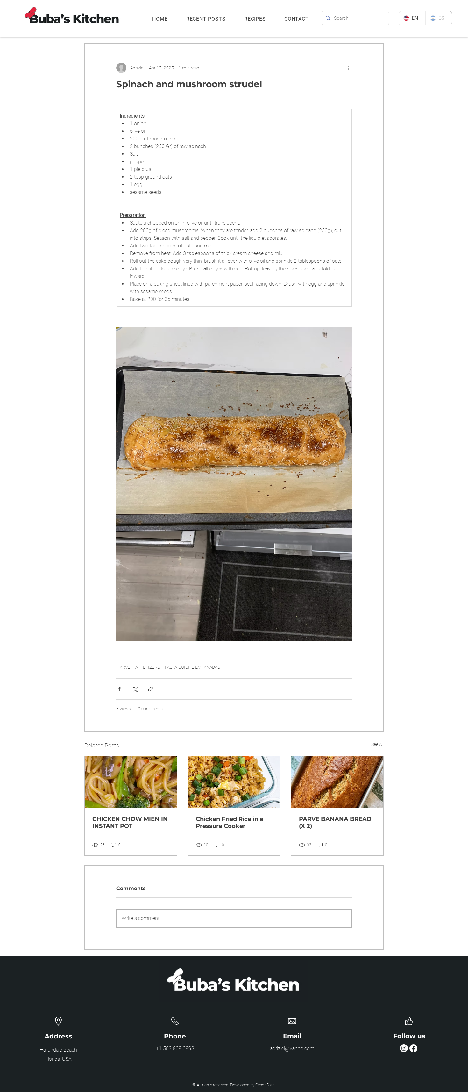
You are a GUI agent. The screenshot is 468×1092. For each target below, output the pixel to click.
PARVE (123, 667)
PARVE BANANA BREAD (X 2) (335, 823)
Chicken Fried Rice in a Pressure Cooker (229, 823)
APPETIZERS (147, 667)
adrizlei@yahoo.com (292, 1049)
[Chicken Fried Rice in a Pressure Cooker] (234, 782)
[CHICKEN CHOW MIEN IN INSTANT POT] (131, 782)
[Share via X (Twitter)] (135, 689)
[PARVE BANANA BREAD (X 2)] (337, 782)
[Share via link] (150, 689)
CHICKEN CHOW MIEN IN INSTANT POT (130, 823)
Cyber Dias (264, 1084)
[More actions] (348, 68)
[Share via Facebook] (119, 689)
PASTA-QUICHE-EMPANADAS (192, 667)
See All (377, 744)
